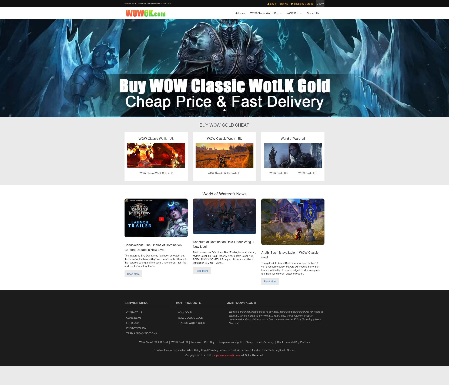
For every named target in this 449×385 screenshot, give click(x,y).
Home (241, 13)
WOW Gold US (179, 342)
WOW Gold (185, 312)
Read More (133, 274)
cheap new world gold (230, 342)
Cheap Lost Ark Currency (260, 342)
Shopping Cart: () (303, 3)
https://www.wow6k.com (226, 355)
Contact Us (313, 13)
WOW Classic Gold (190, 317)
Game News (133, 317)
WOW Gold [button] (293, 13)
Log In (273, 3)
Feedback (132, 323)
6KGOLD (267, 315)
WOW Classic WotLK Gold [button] (265, 13)
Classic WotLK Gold (191, 323)
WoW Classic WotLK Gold (153, 342)
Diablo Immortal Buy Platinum (293, 342)
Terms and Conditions (141, 333)
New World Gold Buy (202, 342)
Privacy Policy (136, 328)
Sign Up (284, 3)
